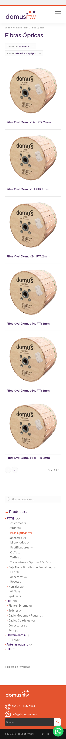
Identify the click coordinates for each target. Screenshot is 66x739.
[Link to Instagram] (42, 734)
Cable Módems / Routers (24, 615)
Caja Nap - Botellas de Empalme (29, 567)
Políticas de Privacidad (17, 666)
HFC (9, 601)
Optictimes (15, 523)
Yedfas (14, 557)
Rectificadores (19, 547)
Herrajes (14, 586)
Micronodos (18, 542)
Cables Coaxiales (19, 620)
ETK (12, 572)
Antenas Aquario (17, 644)
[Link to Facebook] (53, 734)
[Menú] (56, 13)
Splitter (13, 596)
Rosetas (15, 581)
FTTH (10, 518)
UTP (9, 649)
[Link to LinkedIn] (48, 734)
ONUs (12, 528)
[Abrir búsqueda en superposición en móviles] (33, 501)
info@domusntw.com (25, 714)
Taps (11, 630)
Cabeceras (15, 538)
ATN (13, 591)
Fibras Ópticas (17, 533)
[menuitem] (56, 13)
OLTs (13, 552)
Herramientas (16, 635)
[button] (58, 731)
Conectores (16, 577)
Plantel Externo (18, 605)
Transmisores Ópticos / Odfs (29, 562)
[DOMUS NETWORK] (21, 14)
